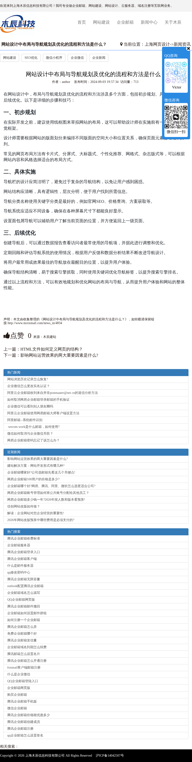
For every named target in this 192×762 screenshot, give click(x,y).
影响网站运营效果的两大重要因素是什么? (59, 355)
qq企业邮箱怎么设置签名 (25, 735)
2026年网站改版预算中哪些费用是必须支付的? (40, 520)
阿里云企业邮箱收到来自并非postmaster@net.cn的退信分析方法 (52, 393)
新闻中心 (149, 22)
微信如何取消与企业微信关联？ (30, 433)
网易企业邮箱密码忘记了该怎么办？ (33, 440)
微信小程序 (54, 57)
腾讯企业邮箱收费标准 (23, 538)
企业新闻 (98, 57)
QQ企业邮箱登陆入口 (22, 681)
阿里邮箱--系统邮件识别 (24, 420)
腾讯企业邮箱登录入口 (23, 552)
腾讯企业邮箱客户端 (22, 559)
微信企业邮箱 (17, 708)
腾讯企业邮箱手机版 (22, 701)
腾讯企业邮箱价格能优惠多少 (28, 715)
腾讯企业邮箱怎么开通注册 (27, 660)
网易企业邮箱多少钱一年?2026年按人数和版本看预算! (46, 499)
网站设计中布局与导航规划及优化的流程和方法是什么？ (54, 44)
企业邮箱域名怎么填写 (23, 593)
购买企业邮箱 (17, 694)
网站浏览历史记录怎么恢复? (27, 379)
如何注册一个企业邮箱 (23, 620)
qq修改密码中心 (18, 572)
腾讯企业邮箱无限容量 (23, 579)
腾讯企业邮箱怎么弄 (22, 627)
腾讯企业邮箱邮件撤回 (23, 606)
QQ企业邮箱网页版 (21, 599)
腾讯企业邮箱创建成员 (23, 722)
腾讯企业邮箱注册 (20, 728)
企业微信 (77, 57)
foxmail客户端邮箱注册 (24, 667)
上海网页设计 (157, 44)
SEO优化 (31, 57)
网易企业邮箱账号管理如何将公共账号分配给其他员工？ (48, 493)
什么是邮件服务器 (20, 565)
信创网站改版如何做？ (23, 506)
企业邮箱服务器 (18, 545)
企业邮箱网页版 (18, 688)
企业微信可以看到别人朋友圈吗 (30, 406)
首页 (83, 22)
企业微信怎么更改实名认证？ (28, 386)
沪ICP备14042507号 (110, 755)
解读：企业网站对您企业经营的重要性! (35, 513)
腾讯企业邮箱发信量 (22, 640)
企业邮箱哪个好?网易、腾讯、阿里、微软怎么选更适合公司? (51, 486)
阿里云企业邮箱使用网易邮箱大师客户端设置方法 (43, 413)
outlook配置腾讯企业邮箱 (25, 586)
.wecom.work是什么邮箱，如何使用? (33, 427)
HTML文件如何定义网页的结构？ (51, 349)
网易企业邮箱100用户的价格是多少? (33, 479)
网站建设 (101, 22)
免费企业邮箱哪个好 (22, 633)
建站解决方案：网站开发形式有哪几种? (35, 465)
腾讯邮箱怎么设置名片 (23, 654)
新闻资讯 (182, 44)
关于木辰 (173, 22)
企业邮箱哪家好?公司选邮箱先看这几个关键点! (41, 472)
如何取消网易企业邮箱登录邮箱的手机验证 (38, 399)
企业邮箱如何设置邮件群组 (27, 613)
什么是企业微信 (18, 674)
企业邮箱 (125, 22)
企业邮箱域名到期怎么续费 (27, 647)
